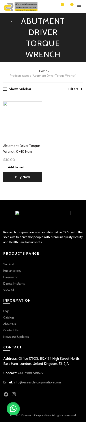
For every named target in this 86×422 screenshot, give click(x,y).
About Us (9, 324)
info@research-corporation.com (37, 382)
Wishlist (62, 5)
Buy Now (22, 177)
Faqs (6, 311)
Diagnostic (10, 277)
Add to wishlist (38, 105)
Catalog (8, 317)
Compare (38, 113)
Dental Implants (14, 283)
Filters (73, 89)
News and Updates (16, 337)
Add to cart (16, 167)
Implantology (12, 271)
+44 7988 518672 (31, 373)
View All (8, 290)
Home (43, 71)
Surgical (8, 264)
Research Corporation (36, 415)
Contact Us (11, 330)
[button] (13, 408)
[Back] (8, 22)
